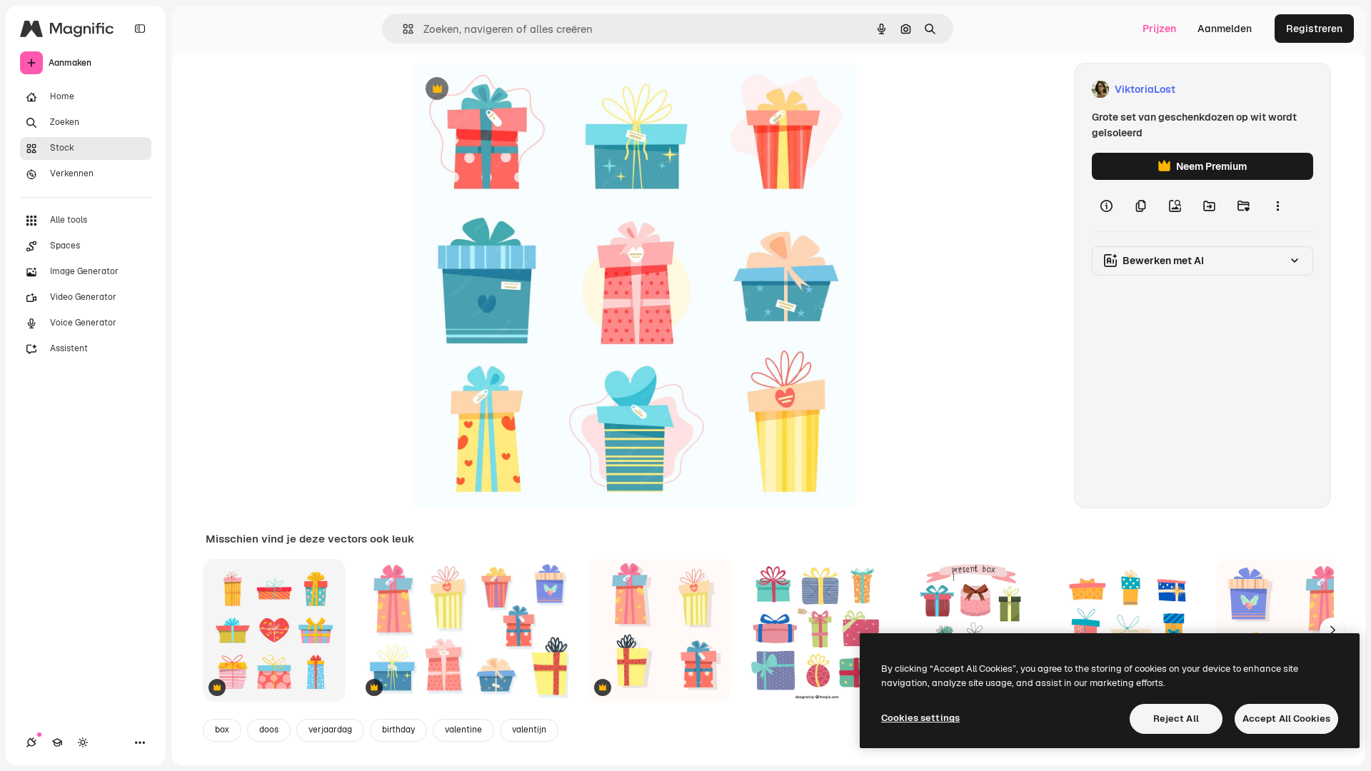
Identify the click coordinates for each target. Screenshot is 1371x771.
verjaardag (330, 729)
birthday (398, 729)
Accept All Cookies (1286, 718)
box (222, 729)
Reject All (1176, 718)
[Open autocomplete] (402, 29)
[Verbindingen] (31, 742)
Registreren (1314, 28)
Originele (505, 89)
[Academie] (57, 742)
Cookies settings (920, 718)
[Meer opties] (1277, 205)
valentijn (529, 729)
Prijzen (1159, 28)
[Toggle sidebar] (140, 28)
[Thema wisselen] (82, 742)
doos (268, 729)
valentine (463, 729)
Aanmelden (1224, 28)
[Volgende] (1332, 630)
